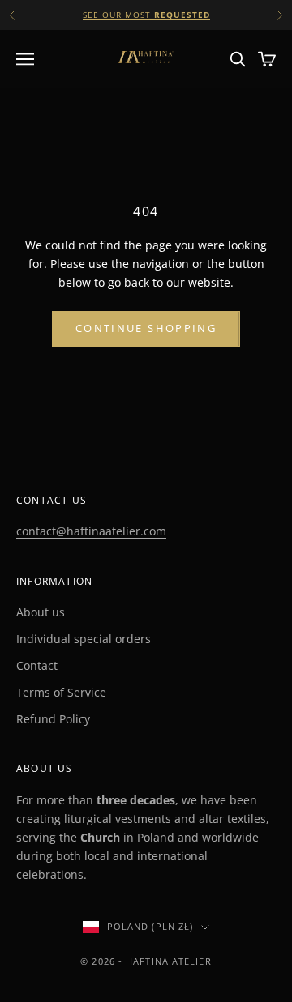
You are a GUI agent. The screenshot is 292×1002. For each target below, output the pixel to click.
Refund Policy (53, 719)
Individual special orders (83, 638)
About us (40, 612)
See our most (146, 14)
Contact (37, 665)
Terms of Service (61, 692)
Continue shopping (146, 328)
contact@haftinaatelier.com (91, 531)
